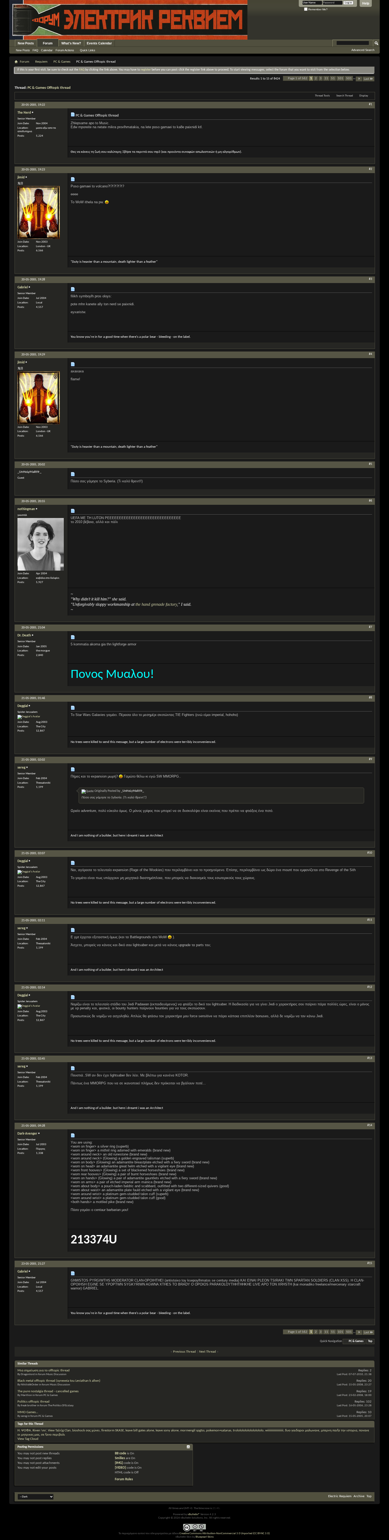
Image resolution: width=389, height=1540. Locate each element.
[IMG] (119, 1463)
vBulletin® (194, 1514)
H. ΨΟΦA (24, 1430)
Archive (359, 1496)
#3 (370, 279)
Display (363, 95)
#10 (369, 852)
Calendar (47, 50)
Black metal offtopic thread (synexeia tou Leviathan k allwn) (58, 1380)
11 (326, 78)
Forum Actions (65, 50)
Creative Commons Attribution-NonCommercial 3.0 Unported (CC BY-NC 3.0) (224, 1533)
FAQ (35, 50)
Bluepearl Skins (205, 1537)
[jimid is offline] (38, 212)
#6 (370, 500)
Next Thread (207, 1351)
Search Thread (344, 95)
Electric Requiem (339, 1496)
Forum (48, 43)
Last (366, 79)
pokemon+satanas (218, 1430)
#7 (370, 627)
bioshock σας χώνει (86, 1430)
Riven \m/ (39, 1430)
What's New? (71, 43)
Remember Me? (317, 9)
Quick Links (87, 50)
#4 (370, 354)
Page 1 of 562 (297, 78)
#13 (369, 1058)
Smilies (120, 1458)
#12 (369, 987)
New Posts (26, 43)
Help (365, 3)
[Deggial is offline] (28, 717)
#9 (370, 759)
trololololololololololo (248, 1430)
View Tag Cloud (27, 1439)
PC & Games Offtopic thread (49, 88)
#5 (370, 464)
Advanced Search (362, 50)
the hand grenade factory (156, 604)
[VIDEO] (120, 1467)
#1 (370, 104)
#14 (369, 1125)
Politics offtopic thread (33, 1401)
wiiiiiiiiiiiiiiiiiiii (274, 1430)
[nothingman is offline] (40, 544)
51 (333, 78)
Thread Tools (322, 95)
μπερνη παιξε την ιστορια (339, 1430)
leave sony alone (167, 1430)
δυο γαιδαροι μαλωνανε (302, 1430)
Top (370, 1341)
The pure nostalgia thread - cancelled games (48, 1391)
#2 (370, 169)
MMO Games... (27, 1412)
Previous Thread (184, 1351)
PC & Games (61, 61)
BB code (120, 1453)
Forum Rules (124, 1479)
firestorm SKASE (112, 1430)
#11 (369, 920)
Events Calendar (99, 43)
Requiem (41, 61)
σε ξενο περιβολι (53, 1434)
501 (349, 78)
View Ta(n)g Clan (59, 1430)
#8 (370, 697)
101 (340, 78)
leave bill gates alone (139, 1430)
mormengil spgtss (192, 1430)
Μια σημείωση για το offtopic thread (43, 1370)
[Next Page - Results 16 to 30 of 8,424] (359, 78)
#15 (369, 1263)
